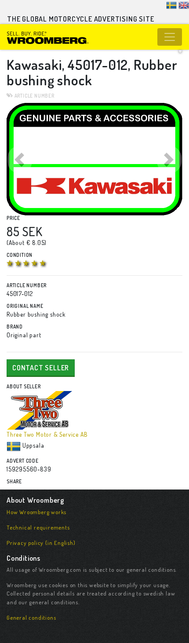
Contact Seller (40, 367)
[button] (20, 159)
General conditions (31, 617)
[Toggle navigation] (169, 37)
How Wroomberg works (36, 511)
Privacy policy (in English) (41, 542)
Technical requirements (38, 527)
